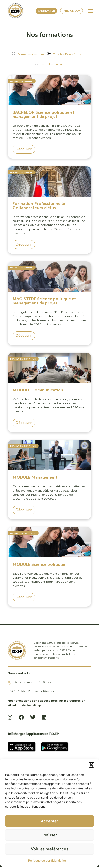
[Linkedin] (44, 717)
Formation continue (31, 54)
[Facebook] (21, 717)
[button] (91, 764)
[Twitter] (33, 717)
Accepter (49, 821)
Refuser (49, 835)
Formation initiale (52, 64)
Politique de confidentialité (47, 860)
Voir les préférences (49, 848)
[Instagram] (10, 717)
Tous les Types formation (70, 54)
